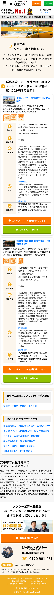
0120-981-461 (41, 558)
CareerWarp (36, 581)
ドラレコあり (26, 450)
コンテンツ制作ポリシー (37, 583)
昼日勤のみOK (43, 425)
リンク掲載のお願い (14, 583)
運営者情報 (11, 578)
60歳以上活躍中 (21, 435)
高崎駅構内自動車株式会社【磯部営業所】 (33, 242)
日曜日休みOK (25, 430)
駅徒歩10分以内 (10, 440)
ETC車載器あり (10, 450)
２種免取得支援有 (26, 425)
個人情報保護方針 (19, 581)
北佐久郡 (32, 406)
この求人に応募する (28, 229)
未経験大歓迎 (9, 425)
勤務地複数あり (27, 440)
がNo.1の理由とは (46, 12)
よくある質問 (26, 578)
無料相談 (37, 3)
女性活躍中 (36, 435)
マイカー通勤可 (10, 445)
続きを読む (23, 181)
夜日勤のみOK (10, 430)
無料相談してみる (29, 538)
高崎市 (23, 406)
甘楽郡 (15, 406)
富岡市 (6, 406)
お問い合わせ (41, 578)
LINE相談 (48, 3)
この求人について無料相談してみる (28, 220)
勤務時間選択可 (41, 430)
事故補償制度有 (27, 445)
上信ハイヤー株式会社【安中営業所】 (33, 99)
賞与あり (7, 435)
